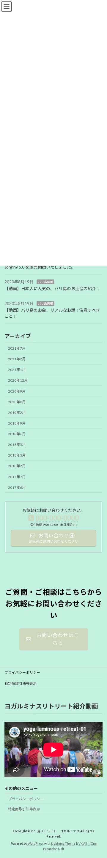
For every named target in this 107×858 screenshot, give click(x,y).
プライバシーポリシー (22, 672)
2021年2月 (17, 359)
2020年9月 (17, 391)
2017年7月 (17, 476)
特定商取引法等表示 (20, 683)
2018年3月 (17, 455)
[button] (53, 639)
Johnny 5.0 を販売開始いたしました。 (39, 266)
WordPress (36, 843)
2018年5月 (17, 444)
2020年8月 (17, 401)
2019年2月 (17, 412)
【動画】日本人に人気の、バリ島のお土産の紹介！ (52, 288)
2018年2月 (17, 466)
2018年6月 (17, 434)
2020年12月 (18, 380)
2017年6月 (17, 487)
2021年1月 (17, 369)
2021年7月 (17, 348)
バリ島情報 (45, 282)
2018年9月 (17, 423)
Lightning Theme (63, 843)
